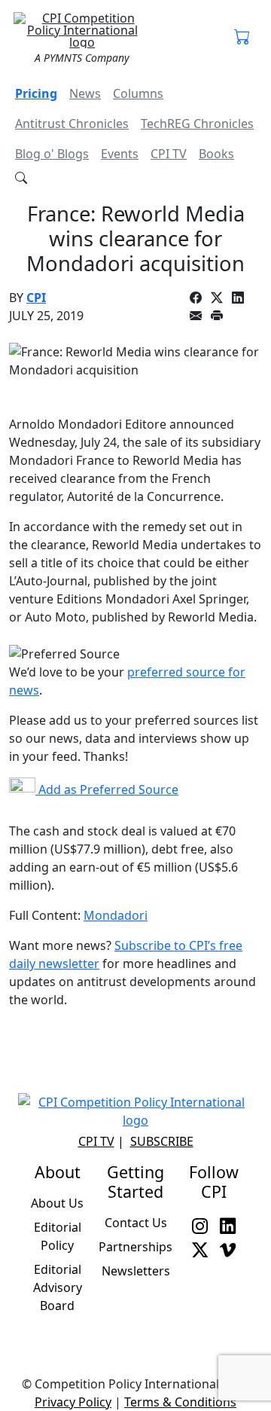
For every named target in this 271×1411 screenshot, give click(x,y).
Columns (138, 93)
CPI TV (169, 153)
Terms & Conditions (180, 1402)
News (85, 93)
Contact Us (136, 1222)
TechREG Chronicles (197, 123)
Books (216, 153)
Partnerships (135, 1246)
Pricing (36, 93)
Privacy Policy (73, 1402)
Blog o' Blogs (52, 153)
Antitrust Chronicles (72, 123)
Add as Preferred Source (106, 789)
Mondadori (116, 915)
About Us (57, 1203)
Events (120, 153)
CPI (36, 297)
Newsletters (136, 1271)
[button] (242, 37)
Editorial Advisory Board (57, 1287)
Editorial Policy (57, 1236)
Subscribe (161, 1141)
